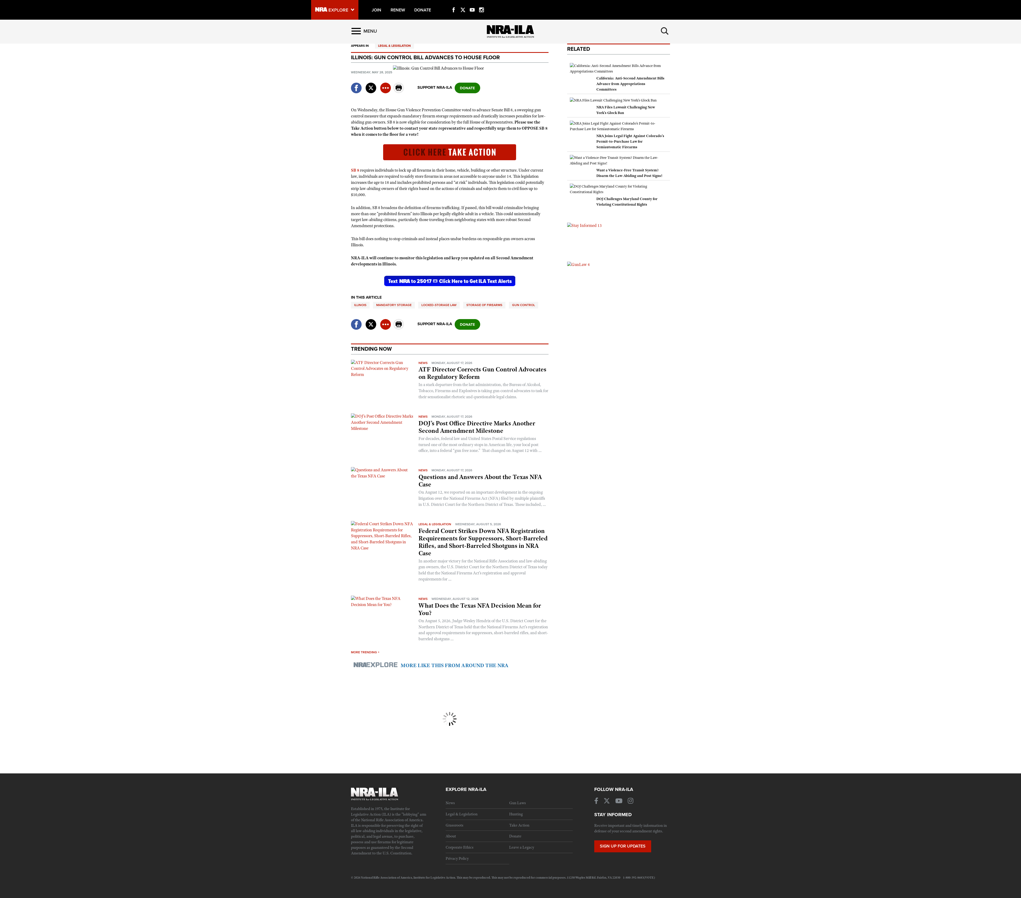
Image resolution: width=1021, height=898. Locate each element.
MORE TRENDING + (365, 652)
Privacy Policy (457, 858)
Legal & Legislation (394, 46)
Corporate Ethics (460, 847)
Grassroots (454, 825)
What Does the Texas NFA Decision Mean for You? (480, 609)
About (451, 836)
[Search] (664, 31)
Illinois (360, 305)
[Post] (371, 84)
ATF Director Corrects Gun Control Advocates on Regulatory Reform (482, 373)
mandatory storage (394, 305)
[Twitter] (463, 3)
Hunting (516, 814)
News (423, 363)
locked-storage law (439, 305)
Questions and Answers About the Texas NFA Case (480, 480)
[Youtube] (472, 3)
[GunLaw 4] (578, 264)
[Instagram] (481, 3)
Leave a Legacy (521, 847)
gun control (523, 305)
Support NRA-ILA (434, 87)
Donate (515, 836)
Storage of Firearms (484, 305)
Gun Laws (517, 802)
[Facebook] (453, 3)
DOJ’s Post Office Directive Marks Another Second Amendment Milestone (477, 427)
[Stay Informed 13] (584, 225)
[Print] (399, 91)
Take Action (519, 825)
